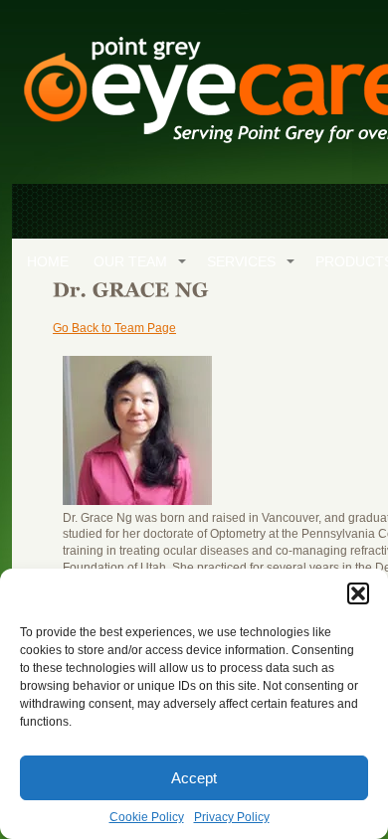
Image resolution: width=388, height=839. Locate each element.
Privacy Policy (232, 817)
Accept (194, 777)
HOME (48, 261)
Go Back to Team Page (114, 328)
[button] (358, 593)
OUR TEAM (130, 261)
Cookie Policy (146, 817)
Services (241, 261)
